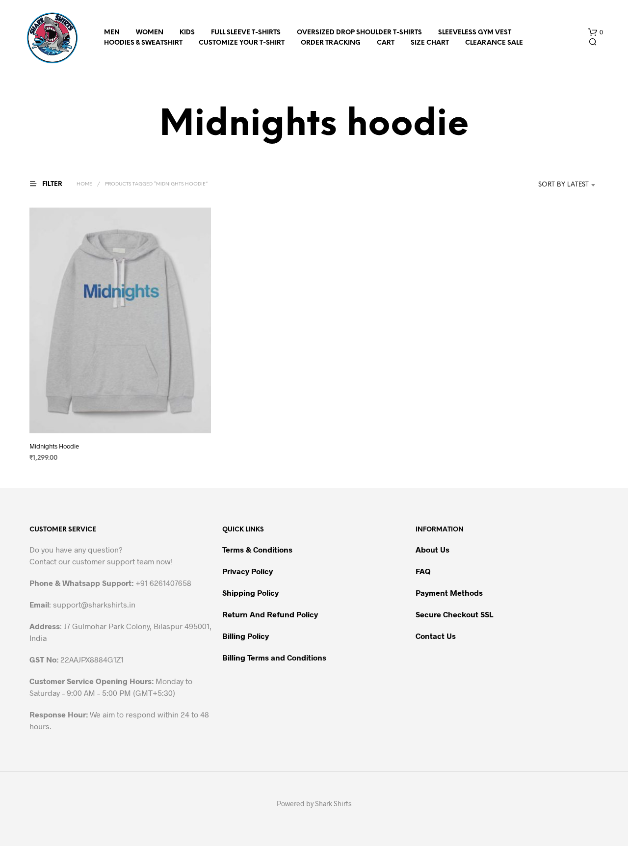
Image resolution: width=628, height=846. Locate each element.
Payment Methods (449, 592)
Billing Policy (245, 635)
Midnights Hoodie (54, 446)
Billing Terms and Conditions (274, 657)
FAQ (423, 571)
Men (112, 32)
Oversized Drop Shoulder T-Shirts (359, 32)
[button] (595, 32)
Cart (385, 43)
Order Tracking (331, 43)
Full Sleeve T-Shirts (246, 32)
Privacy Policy (247, 571)
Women (149, 32)
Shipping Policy (250, 592)
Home (84, 184)
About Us (432, 549)
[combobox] (549, 185)
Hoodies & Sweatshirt (143, 43)
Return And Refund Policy (270, 614)
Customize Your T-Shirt (242, 43)
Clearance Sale (494, 43)
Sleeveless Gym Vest (474, 32)
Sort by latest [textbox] (563, 185)
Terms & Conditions (257, 549)
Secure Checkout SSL (454, 614)
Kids (187, 32)
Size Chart (430, 43)
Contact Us (436, 635)
